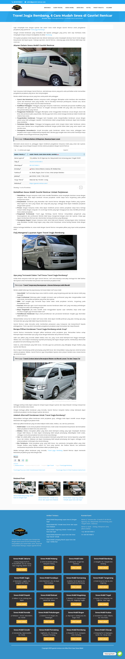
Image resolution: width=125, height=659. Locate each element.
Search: (65, 150)
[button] (27, 154)
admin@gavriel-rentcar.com (36, 2)
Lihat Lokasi (22, 570)
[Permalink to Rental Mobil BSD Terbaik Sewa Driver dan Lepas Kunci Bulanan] (49, 488)
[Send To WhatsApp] (26, 460)
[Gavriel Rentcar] (17, 7)
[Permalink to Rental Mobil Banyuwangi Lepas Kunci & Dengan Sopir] (25, 487)
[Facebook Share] (15, 460)
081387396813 (34, 165)
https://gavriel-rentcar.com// (39, 183)
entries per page (24, 150)
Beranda (44, 18)
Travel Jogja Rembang (66, 465)
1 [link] (80, 187)
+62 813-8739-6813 (36, 162)
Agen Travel (50, 465)
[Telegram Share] (22, 460)
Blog (49, 18)
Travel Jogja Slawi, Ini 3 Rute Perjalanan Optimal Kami (70, 470)
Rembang (48, 35)
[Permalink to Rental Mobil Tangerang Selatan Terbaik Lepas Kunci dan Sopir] (74, 488)
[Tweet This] (19, 460)
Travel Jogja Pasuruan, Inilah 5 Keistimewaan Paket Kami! (29, 470)
